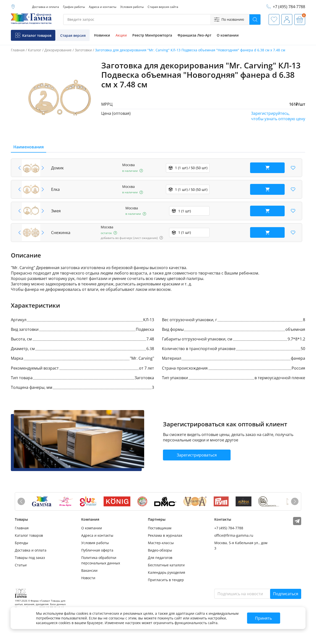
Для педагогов (160, 557)
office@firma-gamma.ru (233, 535)
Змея (56, 211)
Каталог (34, 50)
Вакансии (89, 570)
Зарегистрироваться (197, 455)
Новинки (102, 35)
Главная (18, 50)
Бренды (21, 542)
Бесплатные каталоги (166, 565)
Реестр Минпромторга (152, 35)
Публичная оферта (97, 550)
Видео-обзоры (160, 550)
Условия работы (132, 7)
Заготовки (83, 50)
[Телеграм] (297, 523)
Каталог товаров (29, 535)
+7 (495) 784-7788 (228, 528)
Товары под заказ (30, 557)
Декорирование (58, 50)
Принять (263, 618)
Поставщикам (159, 528)
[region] (158, 200)
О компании (228, 35)
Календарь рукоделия (166, 572)
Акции (121, 35)
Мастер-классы (161, 542)
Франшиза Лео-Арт (194, 35)
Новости (88, 577)
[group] (59, 99)
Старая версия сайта (163, 7)
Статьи (21, 565)
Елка (55, 189)
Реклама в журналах (165, 535)
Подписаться (285, 593)
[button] (42, 167)
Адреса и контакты (102, 7)
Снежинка (60, 232)
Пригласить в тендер (166, 579)
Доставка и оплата (45, 7)
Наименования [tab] (28, 147)
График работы (74, 7)
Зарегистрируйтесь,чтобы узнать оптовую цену (278, 116)
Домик (57, 168)
